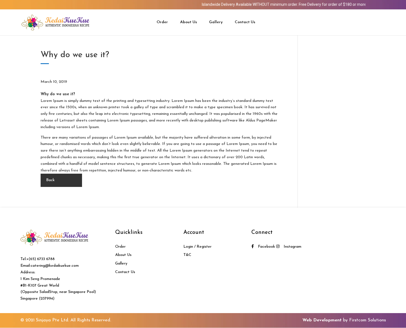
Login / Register (197, 247)
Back (50, 180)
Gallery (216, 22)
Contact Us (245, 22)
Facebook (266, 247)
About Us (188, 22)
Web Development (322, 320)
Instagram (292, 247)
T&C (187, 255)
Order (162, 22)
